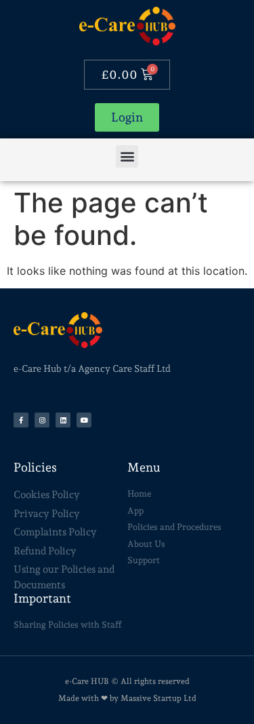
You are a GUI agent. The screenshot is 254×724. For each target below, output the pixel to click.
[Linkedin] (63, 420)
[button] (127, 156)
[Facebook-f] (21, 420)
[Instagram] (42, 420)
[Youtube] (84, 420)
